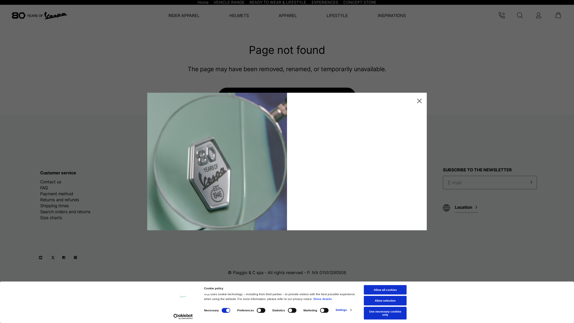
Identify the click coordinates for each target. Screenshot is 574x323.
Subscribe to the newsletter (477, 169)
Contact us (50, 181)
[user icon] (538, 15)
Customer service (58, 172)
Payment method (56, 193)
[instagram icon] (76, 258)
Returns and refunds (59, 199)
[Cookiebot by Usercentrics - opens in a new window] (183, 317)
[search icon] (520, 15)
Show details (322, 299)
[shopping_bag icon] (558, 15)
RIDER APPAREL (183, 15)
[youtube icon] (42, 258)
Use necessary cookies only (385, 313)
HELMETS (239, 15)
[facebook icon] (65, 258)
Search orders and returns (65, 211)
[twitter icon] (53, 258)
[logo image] (39, 15)
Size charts (51, 217)
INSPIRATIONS (392, 15)
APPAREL (288, 15)
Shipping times (54, 205)
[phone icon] (501, 15)
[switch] (261, 310)
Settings (341, 309)
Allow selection (385, 300)
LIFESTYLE (337, 15)
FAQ (44, 187)
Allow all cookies (385, 289)
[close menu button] (418, 101)
